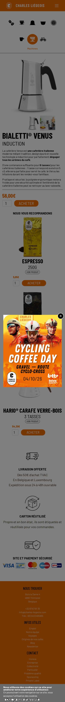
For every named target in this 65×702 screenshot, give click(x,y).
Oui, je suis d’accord (22, 700)
